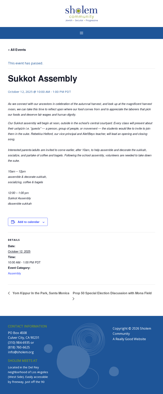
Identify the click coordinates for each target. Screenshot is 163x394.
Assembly (14, 273)
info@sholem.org (21, 352)
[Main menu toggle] (81, 33)
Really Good (124, 339)
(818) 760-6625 (19, 347)
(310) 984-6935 (19, 342)
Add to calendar (28, 222)
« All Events (17, 49)
